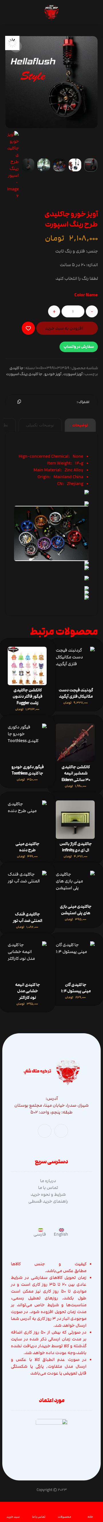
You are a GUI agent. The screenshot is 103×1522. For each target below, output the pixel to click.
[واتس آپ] (61, 1131)
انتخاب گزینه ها (30, 671)
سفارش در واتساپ (79, 347)
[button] (16, 46)
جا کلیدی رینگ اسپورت (24, 374)
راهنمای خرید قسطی (48, 1201)
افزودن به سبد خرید (64, 328)
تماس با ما (48, 1187)
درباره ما (48, 1181)
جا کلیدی (16, 368)
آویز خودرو (52, 374)
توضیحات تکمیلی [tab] (40, 425)
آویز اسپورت (72, 374)
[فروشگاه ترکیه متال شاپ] (51, 12)
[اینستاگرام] (45, 1131)
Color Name (86, 295)
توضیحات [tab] (80, 425)
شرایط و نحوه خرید (48, 1194)
